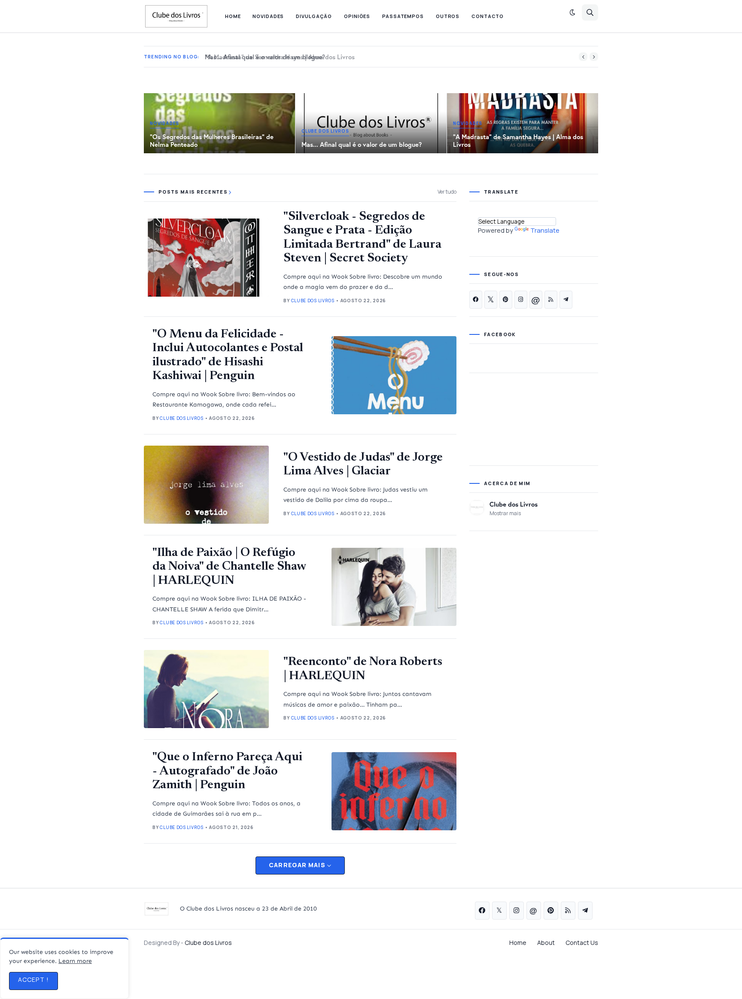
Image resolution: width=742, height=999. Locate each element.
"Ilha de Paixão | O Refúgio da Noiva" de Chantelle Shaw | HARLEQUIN (229, 567)
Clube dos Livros (514, 504)
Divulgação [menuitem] (314, 16)
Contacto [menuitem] (487, 16)
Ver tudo (447, 191)
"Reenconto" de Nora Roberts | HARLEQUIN (362, 669)
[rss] (550, 300)
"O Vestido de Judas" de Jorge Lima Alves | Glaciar (363, 465)
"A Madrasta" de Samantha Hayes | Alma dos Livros (277, 56)
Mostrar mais (505, 513)
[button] (572, 12)
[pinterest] (505, 300)
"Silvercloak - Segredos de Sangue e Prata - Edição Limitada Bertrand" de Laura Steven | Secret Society (362, 238)
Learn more (75, 961)
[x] (490, 300)
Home (517, 942)
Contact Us (582, 942)
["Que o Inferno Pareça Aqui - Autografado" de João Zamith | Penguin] (393, 791)
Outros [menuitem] (447, 16)
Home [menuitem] (233, 16)
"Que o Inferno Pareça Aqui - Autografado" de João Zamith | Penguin (227, 771)
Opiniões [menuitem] (357, 16)
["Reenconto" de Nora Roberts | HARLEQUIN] (206, 689)
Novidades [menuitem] (268, 16)
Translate (545, 230)
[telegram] (566, 300)
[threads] (535, 300)
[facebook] (475, 300)
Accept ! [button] (33, 979)
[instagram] (520, 300)
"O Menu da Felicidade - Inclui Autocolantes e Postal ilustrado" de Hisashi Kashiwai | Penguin (227, 355)
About (546, 942)
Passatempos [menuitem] (403, 16)
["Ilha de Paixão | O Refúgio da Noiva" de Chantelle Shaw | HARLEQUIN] (393, 587)
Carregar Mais (297, 865)
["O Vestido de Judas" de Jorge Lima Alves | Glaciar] (206, 485)
